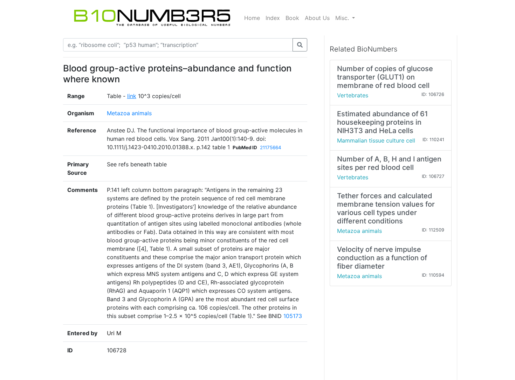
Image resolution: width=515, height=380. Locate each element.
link (131, 95)
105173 (292, 315)
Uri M (114, 333)
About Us (317, 17)
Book (292, 17)
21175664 (270, 147)
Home (252, 17)
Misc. (343, 17)
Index (273, 17)
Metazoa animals (129, 113)
